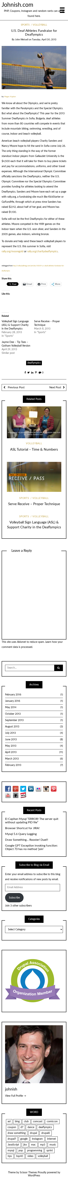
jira (25, 1144)
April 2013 (34, 752)
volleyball (43, 1156)
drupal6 (45, 1133)
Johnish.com (17, 5)
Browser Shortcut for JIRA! (22, 828)
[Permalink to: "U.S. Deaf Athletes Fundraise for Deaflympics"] (34, 67)
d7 (21, 1127)
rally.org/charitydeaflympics (42, 251)
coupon (12, 1127)
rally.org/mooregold (12, 251)
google (24, 1139)
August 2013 (34, 726)
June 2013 (34, 739)
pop (20, 1150)
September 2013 (34, 720)
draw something (17, 1133)
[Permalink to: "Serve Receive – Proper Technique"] (34, 477)
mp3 (42, 1144)
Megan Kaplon (10, 97)
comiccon (52, 1121)
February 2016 (34, 694)
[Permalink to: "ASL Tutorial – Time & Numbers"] (34, 422)
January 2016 (34, 701)
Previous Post (15, 387)
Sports (25, 25)
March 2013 (34, 759)
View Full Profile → (15, 1096)
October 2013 (34, 714)
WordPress (34, 1175)
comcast (37, 1121)
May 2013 (34, 746)
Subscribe (14, 897)
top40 (19, 1156)
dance (31, 1127)
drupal (33, 1133)
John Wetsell (21, 40)
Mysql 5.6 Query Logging (21, 834)
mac (33, 1144)
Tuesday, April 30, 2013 (44, 40)
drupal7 (12, 1139)
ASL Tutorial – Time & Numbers (34, 449)
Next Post (55, 387)
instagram (37, 1139)
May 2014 (34, 707)
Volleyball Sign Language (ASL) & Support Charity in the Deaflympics (15, 325)
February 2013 (34, 765)
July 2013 (34, 733)
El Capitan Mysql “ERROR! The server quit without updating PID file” (31, 820)
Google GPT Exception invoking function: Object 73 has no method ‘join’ (31, 847)
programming (34, 1150)
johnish (11, 1089)
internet (51, 1139)
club (26, 1121)
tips (10, 1156)
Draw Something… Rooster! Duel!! (26, 839)
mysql (11, 1150)
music (53, 1144)
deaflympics (34, 363)
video (30, 1156)
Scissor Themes (28, 1172)
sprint (49, 1150)
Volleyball (40, 25)
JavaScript (13, 1144)
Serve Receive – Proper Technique (34, 504)
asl (9, 1121)
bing (17, 1121)
